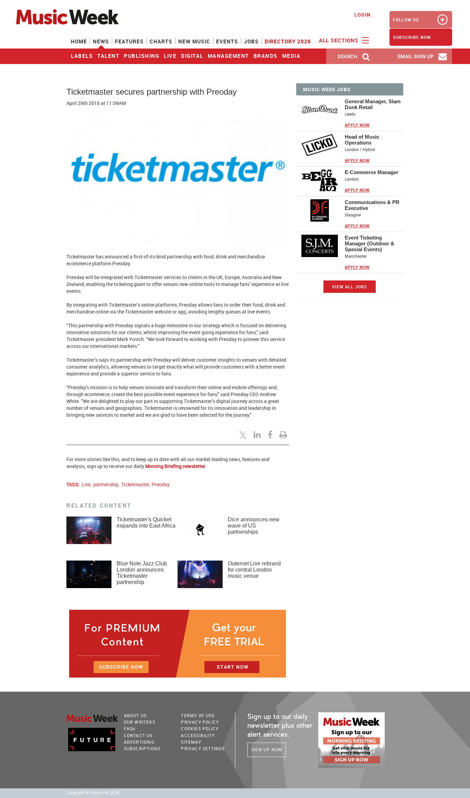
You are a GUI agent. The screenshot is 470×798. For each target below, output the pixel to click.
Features (129, 41)
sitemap (191, 742)
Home (79, 41)
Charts (161, 41)
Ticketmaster (135, 484)
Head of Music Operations (362, 140)
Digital (192, 55)
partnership (105, 484)
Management (228, 55)
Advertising (139, 742)
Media (291, 55)
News (101, 41)
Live (170, 55)
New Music (194, 41)
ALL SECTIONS (339, 40)
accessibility (198, 735)
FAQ (130, 728)
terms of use (197, 715)
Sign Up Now (266, 749)
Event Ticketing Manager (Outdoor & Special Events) (369, 243)
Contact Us (138, 735)
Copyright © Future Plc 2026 (92, 792)
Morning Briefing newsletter (175, 466)
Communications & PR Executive (372, 205)
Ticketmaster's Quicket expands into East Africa (146, 523)
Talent (108, 55)
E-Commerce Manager (371, 172)
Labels (82, 55)
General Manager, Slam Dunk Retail (372, 104)
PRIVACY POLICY (200, 722)
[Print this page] (284, 434)
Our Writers (139, 722)
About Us (135, 715)
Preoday (161, 484)
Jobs (251, 41)
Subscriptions (142, 748)
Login (362, 14)
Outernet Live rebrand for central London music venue (254, 570)
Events (227, 41)
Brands (266, 55)
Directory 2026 (288, 41)
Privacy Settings (203, 748)
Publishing (141, 55)
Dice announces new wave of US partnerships (253, 526)
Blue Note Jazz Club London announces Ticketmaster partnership (142, 573)
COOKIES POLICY (199, 728)
